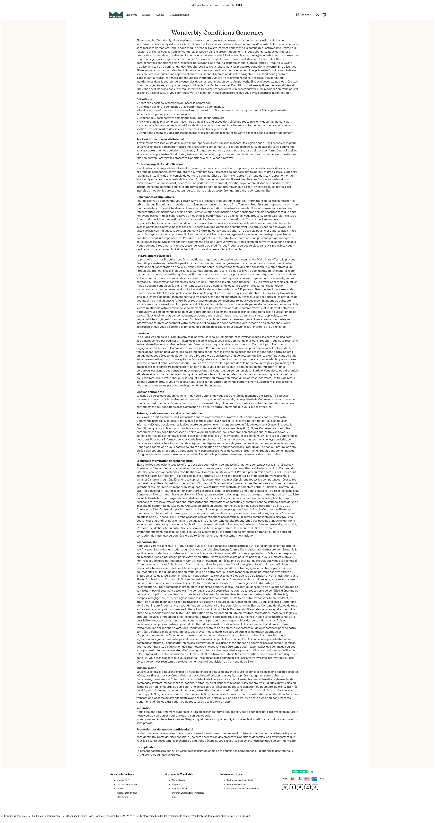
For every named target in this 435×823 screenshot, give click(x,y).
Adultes (160, 14)
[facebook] (293, 787)
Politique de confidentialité (240, 780)
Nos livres (131, 14)
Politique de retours (236, 784)
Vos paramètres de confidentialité (243, 788)
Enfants (146, 14)
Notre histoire (178, 780)
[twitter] (300, 787)
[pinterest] (285, 787)
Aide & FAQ (123, 780)
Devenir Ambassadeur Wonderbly (188, 793)
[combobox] (303, 15)
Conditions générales (15, 816)
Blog (174, 797)
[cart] (324, 15)
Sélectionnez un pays (127, 793)
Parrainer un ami (180, 788)
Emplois (176, 784)
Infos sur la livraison (127, 784)
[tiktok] (315, 787)
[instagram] (307, 787)
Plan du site (122, 797)
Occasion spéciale (179, 14)
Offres (120, 788)
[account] (317, 15)
